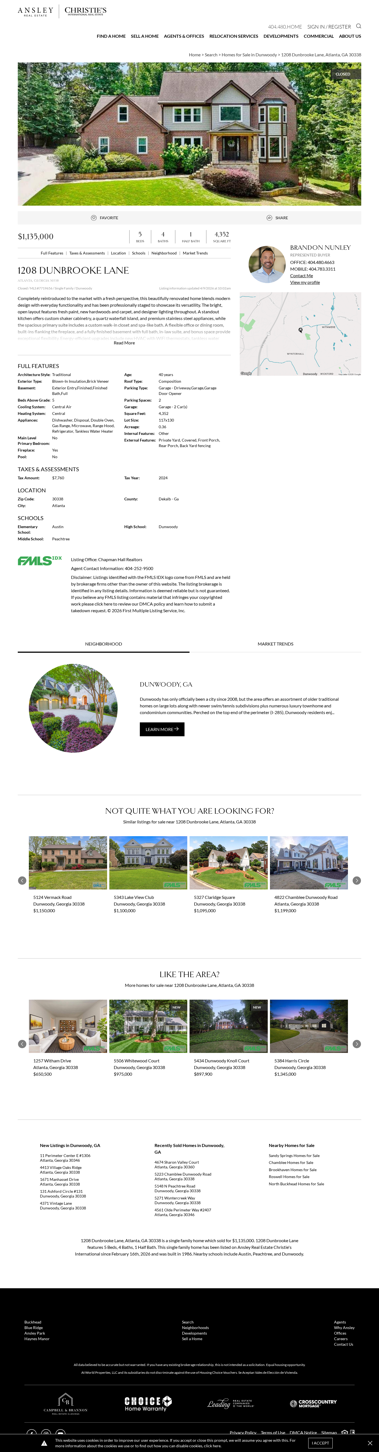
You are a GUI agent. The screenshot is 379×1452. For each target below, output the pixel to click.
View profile (305, 282)
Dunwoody (84, 288)
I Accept (320, 1443)
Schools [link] (139, 253)
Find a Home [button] (111, 36)
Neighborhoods (195, 1327)
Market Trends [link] (195, 253)
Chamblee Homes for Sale (291, 1162)
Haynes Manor (37, 1338)
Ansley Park (34, 1333)
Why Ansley (344, 1327)
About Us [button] (350, 36)
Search (188, 1322)
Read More (124, 342)
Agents (340, 1322)
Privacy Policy (243, 1432)
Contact (301, 275)
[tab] (104, 644)
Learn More (160, 729)
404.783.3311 (322, 268)
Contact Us (343, 1344)
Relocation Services (233, 36)
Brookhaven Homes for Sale (293, 1169)
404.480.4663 (321, 262)
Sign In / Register (329, 27)
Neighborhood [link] (164, 253)
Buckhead (32, 1322)
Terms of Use (273, 1432)
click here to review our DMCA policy (130, 603)
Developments (281, 36)
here (217, 1445)
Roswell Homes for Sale (289, 1176)
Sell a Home (145, 36)
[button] (300, 334)
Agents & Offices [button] (184, 36)
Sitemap (329, 1432)
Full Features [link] (52, 253)
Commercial (319, 36)
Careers (341, 1338)
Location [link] (119, 253)
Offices (340, 1333)
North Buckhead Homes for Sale (296, 1183)
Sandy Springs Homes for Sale (294, 1155)
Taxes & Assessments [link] (87, 253)
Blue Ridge (33, 1327)
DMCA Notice (303, 1432)
